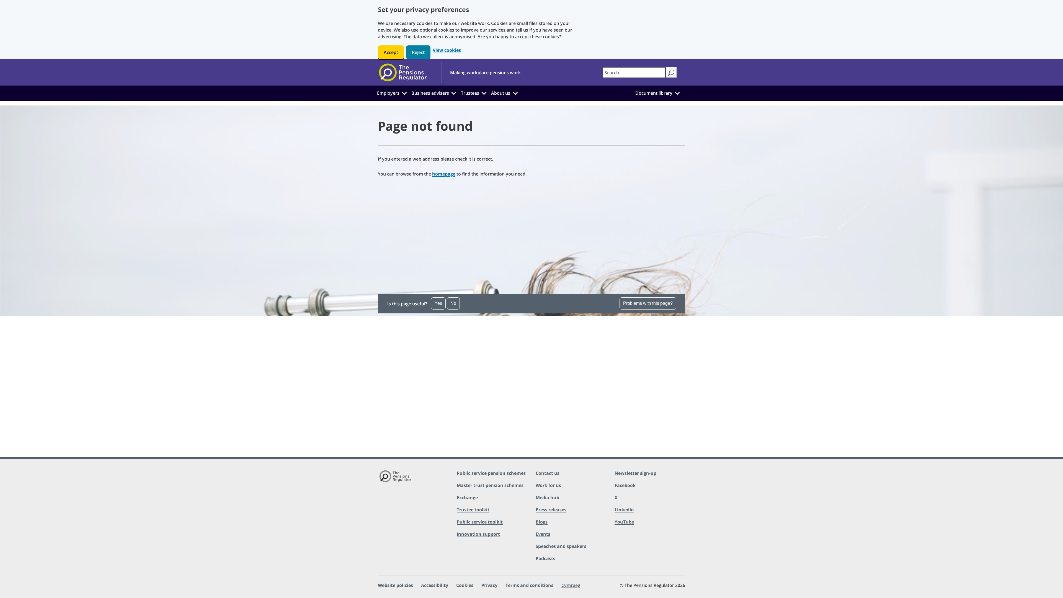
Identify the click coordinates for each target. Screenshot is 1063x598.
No (453, 303)
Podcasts (545, 558)
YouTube (624, 522)
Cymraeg (570, 585)
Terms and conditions (529, 585)
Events (543, 534)
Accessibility (434, 585)
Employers (388, 93)
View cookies (447, 50)
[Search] (671, 72)
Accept (391, 52)
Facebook (625, 485)
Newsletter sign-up (635, 473)
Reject (418, 52)
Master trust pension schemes (490, 485)
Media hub (547, 497)
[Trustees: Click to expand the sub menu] (484, 92)
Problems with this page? (648, 303)
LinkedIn (624, 510)
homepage (443, 174)
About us (500, 93)
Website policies (395, 585)
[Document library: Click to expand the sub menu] (677, 92)
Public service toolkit (480, 522)
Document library (653, 93)
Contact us (547, 473)
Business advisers (430, 93)
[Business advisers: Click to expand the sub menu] (453, 92)
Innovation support (478, 534)
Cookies (464, 585)
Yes (438, 303)
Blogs (542, 522)
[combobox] (634, 72)
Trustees (470, 93)
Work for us (548, 485)
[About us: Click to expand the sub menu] (515, 92)
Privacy (489, 585)
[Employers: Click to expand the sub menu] (404, 92)
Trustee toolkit (473, 510)
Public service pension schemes (491, 473)
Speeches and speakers (561, 546)
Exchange (467, 497)
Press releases (551, 510)
